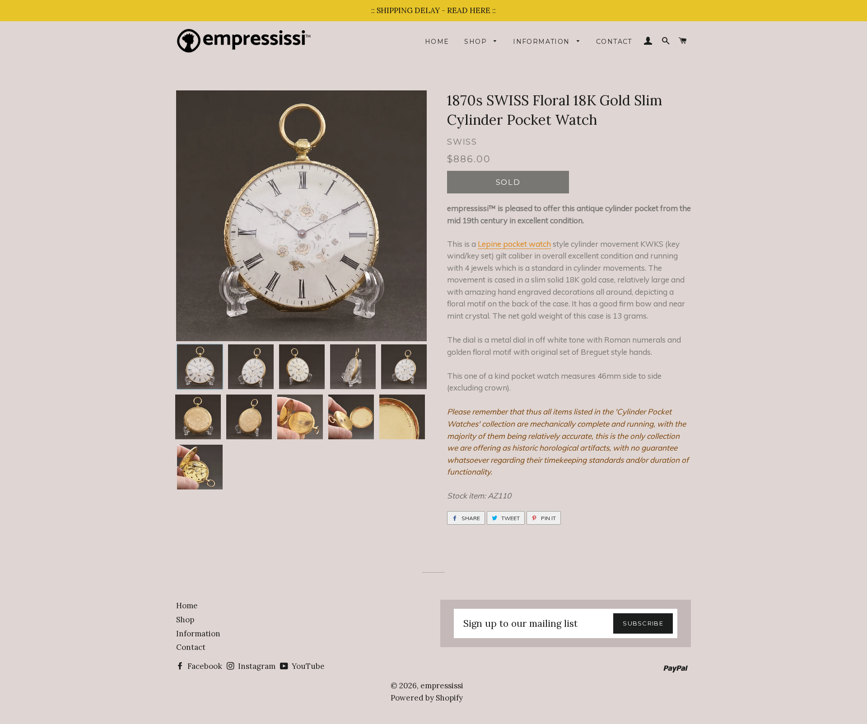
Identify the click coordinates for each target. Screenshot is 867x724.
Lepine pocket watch (514, 244)
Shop (476, 42)
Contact (614, 42)
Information (542, 42)
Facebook (204, 666)
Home (437, 42)
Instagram (255, 666)
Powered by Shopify (427, 698)
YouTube (307, 666)
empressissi (441, 686)
